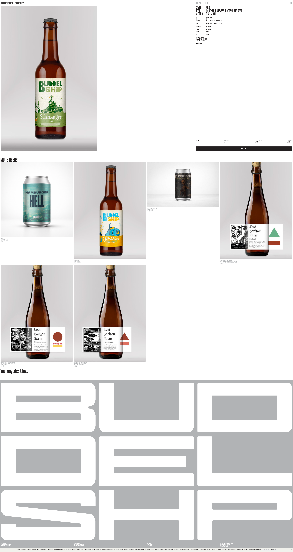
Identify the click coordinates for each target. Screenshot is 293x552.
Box (206, 3)
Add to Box (244, 149)
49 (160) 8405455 (224, 547)
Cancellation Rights (6, 545)
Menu (198, 3)
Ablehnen (274, 549)
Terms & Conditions (79, 545)
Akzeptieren (266, 549)
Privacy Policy (77, 543)
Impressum (3, 543)
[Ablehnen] (291, 550)
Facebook (149, 543)
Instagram (149, 545)
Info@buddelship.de (225, 545)
